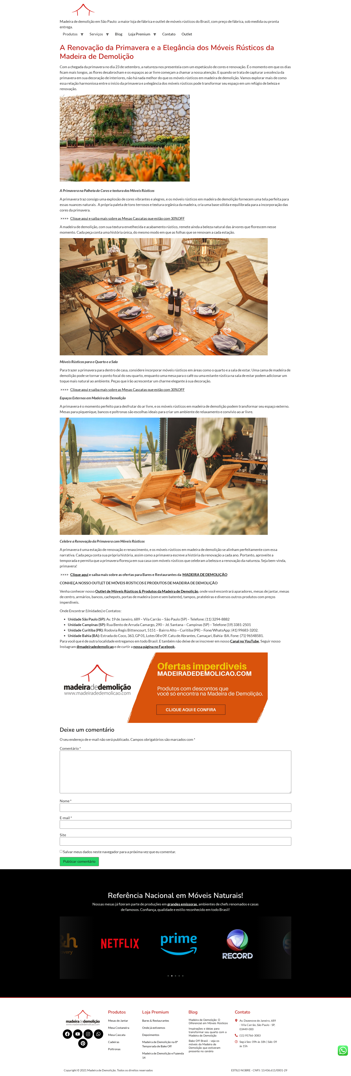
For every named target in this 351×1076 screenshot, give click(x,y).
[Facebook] (67, 1034)
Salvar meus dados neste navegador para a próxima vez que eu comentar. (119, 852)
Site (63, 835)
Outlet (187, 34)
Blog (118, 34)
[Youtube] (77, 1034)
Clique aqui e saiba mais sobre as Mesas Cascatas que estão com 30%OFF (127, 218)
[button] (64, 944)
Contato (169, 34)
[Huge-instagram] (88, 1034)
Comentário (70, 748)
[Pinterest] (83, 1043)
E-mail (66, 818)
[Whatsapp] (98, 1034)
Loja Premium (139, 34)
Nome (66, 801)
